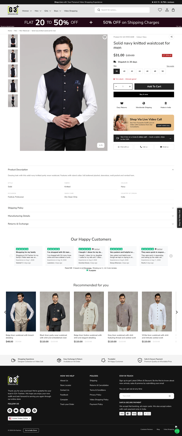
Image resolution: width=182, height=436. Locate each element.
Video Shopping (70, 11)
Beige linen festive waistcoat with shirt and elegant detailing (88, 336)
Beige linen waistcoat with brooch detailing (20, 336)
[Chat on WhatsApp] (177, 431)
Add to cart (154, 86)
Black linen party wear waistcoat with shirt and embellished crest (53, 336)
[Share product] (171, 37)
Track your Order (67, 404)
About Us (64, 380)
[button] (173, 10)
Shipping (93, 380)
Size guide (170, 66)
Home (10, 31)
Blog (158, 429)
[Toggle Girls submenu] (50, 10)
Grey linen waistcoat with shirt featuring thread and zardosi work (122, 336)
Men (37, 11)
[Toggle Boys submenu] (60, 10)
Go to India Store (31, 430)
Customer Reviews (147, 429)
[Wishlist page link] (160, 10)
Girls (46, 11)
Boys (56, 11)
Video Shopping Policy (99, 399)
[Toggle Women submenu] (30, 10)
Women (25, 11)
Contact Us (64, 390)
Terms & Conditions (98, 390)
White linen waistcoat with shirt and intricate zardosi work (155, 336)
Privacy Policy (95, 395)
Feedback (64, 395)
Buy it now (144, 94)
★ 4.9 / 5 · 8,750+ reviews (163, 2)
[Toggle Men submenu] (40, 10)
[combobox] (122, 10)
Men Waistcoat (24, 31)
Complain (64, 399)
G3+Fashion (17, 430)
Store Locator (65, 385)
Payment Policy (96, 404)
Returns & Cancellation (99, 385)
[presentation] (5, 312)
